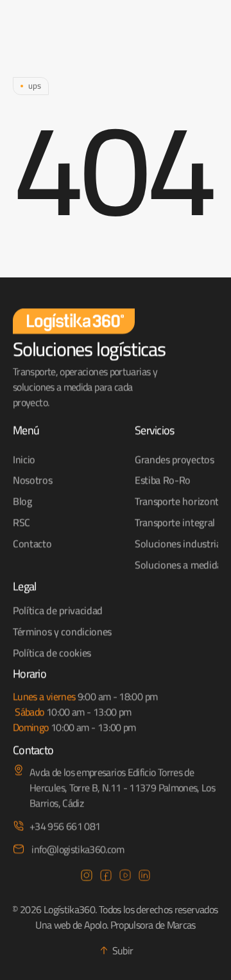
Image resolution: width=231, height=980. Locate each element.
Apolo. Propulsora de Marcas (140, 924)
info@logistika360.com (77, 848)
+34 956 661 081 (65, 825)
